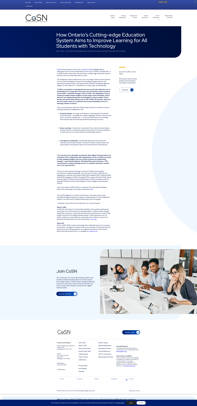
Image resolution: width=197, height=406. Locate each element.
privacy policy (120, 403)
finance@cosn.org (121, 351)
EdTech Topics (112, 16)
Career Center (91, 2)
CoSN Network (79, 2)
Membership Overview (168, 16)
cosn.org (93, 219)
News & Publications (122, 16)
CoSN (59, 69)
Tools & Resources (145, 16)
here (91, 189)
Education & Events (133, 16)
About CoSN (38, 2)
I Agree (131, 403)
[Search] (172, 2)
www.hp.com (93, 231)
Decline (141, 403)
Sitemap (81, 371)
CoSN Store (29, 6)
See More (125, 90)
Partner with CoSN (65, 2)
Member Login (163, 2)
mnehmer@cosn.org (129, 366)
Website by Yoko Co (134, 391)
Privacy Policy (82, 365)
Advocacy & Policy (51, 2)
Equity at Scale (87, 69)
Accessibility (82, 368)
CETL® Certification (156, 17)
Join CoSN (27, 2)
